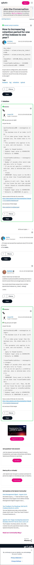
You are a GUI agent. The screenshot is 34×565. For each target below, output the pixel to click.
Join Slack (17, 460)
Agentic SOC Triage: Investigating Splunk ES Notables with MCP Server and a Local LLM (16, 521)
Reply (7, 94)
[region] (17, 556)
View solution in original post (10, 207)
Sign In (25, 3)
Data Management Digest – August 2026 (15, 494)
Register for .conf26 (17, 439)
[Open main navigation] (32, 2)
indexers (5, 82)
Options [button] (31, 19)
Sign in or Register (16, 13)
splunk (23, 82)
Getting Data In (6, 19)
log (10, 82)
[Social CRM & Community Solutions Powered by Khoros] (28, 540)
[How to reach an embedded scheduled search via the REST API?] (32, 229)
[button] (31, 26)
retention (16, 82)
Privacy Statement (16, 557)
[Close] (31, 550)
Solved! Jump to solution (11, 25)
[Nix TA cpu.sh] (29, 229)
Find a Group (17, 480)
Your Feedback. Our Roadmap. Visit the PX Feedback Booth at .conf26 (15, 507)
